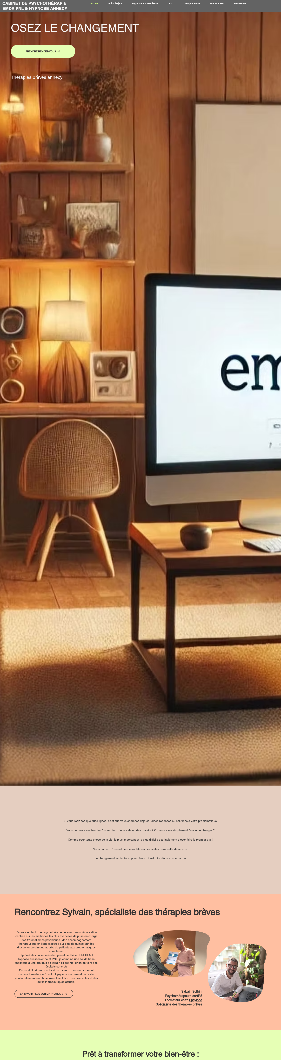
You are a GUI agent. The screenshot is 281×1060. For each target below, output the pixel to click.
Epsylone (195, 1000)
